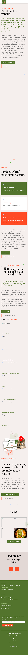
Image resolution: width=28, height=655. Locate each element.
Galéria (5, 66)
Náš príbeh (6, 311)
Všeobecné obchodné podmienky (14, 633)
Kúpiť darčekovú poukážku (10, 494)
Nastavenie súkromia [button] (14, 643)
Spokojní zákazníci (8, 498)
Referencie (6, 253)
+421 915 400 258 (7, 597)
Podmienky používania (14, 635)
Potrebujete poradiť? (9, 315)
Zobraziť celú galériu (14, 541)
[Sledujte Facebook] (11, 569)
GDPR (14, 638)
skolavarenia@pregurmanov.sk (11, 599)
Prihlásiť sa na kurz (8, 62)
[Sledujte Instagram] (17, 569)
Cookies (14, 640)
